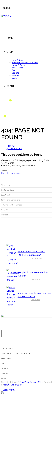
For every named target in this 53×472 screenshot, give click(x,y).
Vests (3, 378)
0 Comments (37, 258)
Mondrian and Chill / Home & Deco (16, 353)
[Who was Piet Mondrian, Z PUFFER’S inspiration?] (11, 254)
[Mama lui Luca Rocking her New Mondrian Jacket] (11, 296)
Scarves (4, 373)
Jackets (4, 368)
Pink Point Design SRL (31, 382)
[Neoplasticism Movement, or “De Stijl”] (11, 275)
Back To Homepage (11, 173)
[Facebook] (5, 333)
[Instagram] (14, 333)
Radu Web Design (13, 384)
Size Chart (5, 195)
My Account (6, 185)
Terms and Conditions (10, 200)
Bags (3, 363)
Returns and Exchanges (11, 205)
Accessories (6, 358)
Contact (4, 215)
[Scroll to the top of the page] (2, 387)
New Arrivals (7, 348)
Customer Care (7, 190)
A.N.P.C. (4, 210)
